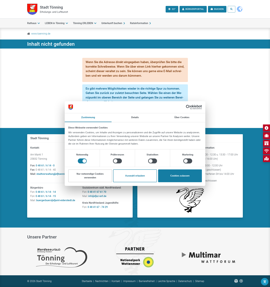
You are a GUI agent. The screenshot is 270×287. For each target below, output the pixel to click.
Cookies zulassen (180, 175)
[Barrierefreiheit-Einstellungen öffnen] (264, 281)
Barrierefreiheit (147, 281)
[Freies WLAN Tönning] (266, 150)
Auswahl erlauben (135, 175)
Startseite (87, 281)
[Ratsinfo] (266, 143)
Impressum (129, 281)
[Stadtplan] (266, 158)
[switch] (117, 160)
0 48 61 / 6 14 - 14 (46, 191)
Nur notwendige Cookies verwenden (90, 176)
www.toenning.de (40, 33)
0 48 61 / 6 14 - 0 (45, 165)
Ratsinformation (139, 23)
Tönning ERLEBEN (83, 23)
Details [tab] (135, 117)
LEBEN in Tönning (55, 23)
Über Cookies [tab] (181, 117)
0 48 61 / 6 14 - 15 (46, 196)
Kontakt (116, 281)
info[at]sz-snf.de (97, 196)
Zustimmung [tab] (88, 117)
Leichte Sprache (166, 281)
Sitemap (199, 281)
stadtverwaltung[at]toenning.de (53, 173)
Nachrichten (101, 281)
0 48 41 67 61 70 (97, 191)
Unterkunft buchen (111, 23)
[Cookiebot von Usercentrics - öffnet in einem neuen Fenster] (188, 107)
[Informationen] (266, 127)
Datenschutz (185, 281)
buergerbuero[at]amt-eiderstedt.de (55, 200)
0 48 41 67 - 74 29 (98, 207)
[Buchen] (266, 135)
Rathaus (31, 23)
